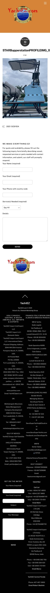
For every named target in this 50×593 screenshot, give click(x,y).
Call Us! (36, 487)
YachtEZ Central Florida (36, 577)
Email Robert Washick (37, 585)
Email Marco (36, 569)
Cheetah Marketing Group (29, 310)
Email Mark (36, 503)
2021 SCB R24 (12, 126)
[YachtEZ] (21, 29)
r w (25, 55)
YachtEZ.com (22, 308)
